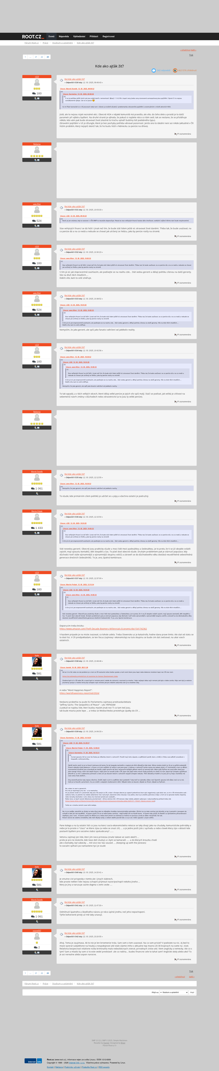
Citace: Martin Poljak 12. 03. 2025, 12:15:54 (77, 584)
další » (193, 50)
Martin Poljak (36, 511)
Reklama (37, 144)
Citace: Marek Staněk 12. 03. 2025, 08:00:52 (77, 89)
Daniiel (106, 1043)
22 (42, 57)
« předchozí (185, 50)
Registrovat (109, 36)
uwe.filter (37, 204)
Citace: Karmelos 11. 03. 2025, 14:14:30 (75, 738)
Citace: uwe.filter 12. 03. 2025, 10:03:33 (75, 258)
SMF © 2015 (107, 1040)
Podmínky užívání (72, 1067)
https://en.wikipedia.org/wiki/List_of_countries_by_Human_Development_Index (90, 676)
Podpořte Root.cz (89, 1067)
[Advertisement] (109, 15)
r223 (37, 76)
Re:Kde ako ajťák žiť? (75, 79)
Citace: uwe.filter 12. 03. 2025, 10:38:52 (75, 357)
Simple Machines (120, 1040)
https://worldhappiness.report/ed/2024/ (79, 693)
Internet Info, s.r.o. (77, 1062)
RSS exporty (104, 1067)
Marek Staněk (37, 471)
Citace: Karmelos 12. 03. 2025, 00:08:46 (78, 94)
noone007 (37, 930)
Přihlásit (94, 36)
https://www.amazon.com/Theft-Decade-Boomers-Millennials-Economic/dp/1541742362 (103, 628)
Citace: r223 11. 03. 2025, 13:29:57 (76, 743)
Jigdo (37, 655)
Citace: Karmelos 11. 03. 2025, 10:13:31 (84, 753)
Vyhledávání (79, 36)
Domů (51, 36)
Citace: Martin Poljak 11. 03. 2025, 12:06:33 (83, 748)
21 (36, 57)
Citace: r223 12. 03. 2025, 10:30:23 (73, 305)
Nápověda (64, 36)
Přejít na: (155, 992)
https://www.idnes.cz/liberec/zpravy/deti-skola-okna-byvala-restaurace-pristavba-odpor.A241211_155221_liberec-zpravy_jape (110, 801)
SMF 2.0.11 (96, 1040)
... (30, 57)
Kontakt (50, 1067)
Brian (123, 1043)
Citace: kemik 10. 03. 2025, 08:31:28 (74, 667)
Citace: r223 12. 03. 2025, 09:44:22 (73, 216)
